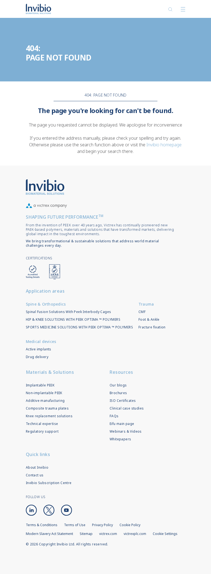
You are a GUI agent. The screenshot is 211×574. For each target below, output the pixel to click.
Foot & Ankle (149, 319)
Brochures (118, 393)
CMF (142, 311)
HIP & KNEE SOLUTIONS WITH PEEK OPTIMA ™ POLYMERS (73, 319)
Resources (121, 372)
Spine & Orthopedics (46, 304)
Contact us (35, 475)
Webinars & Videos (126, 431)
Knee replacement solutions (49, 416)
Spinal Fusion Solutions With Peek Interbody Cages (68, 311)
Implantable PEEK (40, 385)
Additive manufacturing (45, 400)
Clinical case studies (127, 408)
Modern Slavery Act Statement (49, 533)
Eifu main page (122, 423)
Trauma (146, 304)
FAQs (114, 416)
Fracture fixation (152, 327)
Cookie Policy (130, 525)
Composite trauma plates (47, 408)
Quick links (38, 454)
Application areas (45, 291)
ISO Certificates (123, 400)
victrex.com (108, 533)
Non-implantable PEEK (44, 393)
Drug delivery (37, 357)
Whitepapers (120, 439)
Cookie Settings (165, 534)
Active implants (38, 349)
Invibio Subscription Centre (49, 482)
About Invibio (37, 467)
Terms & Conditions (41, 525)
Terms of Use (74, 525)
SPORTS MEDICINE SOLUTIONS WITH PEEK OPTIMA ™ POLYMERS (79, 327)
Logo (45, 187)
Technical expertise (42, 423)
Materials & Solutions (50, 372)
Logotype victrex (38, 9)
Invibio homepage (164, 145)
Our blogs (118, 385)
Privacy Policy (102, 525)
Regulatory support (42, 431)
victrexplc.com (135, 533)
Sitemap (86, 533)
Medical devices (41, 341)
